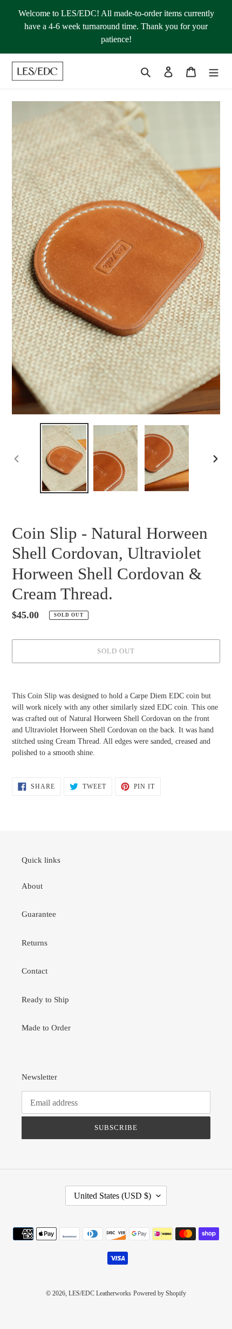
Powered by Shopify (159, 1293)
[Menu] (213, 71)
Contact (34, 971)
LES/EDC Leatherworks (100, 1293)
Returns (34, 942)
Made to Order (46, 1027)
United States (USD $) (112, 1195)
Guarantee (39, 914)
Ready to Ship (45, 999)
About (32, 886)
